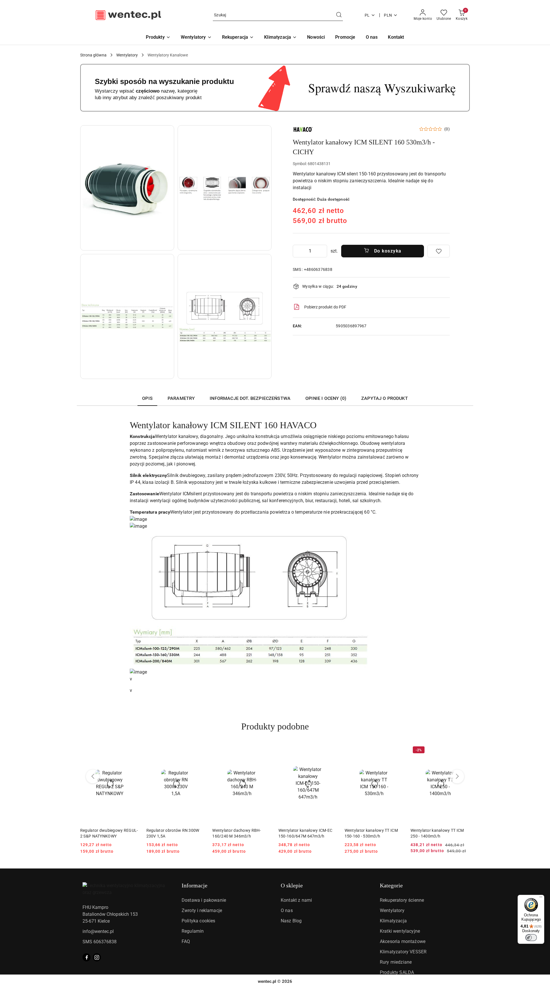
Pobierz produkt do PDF (325, 307)
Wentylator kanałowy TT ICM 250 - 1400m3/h (437, 833)
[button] (127, 188)
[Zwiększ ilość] (322, 251)
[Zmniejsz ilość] (297, 251)
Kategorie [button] (391, 885)
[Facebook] (86, 957)
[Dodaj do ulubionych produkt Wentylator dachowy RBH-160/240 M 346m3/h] (265, 750)
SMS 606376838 (99, 941)
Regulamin (193, 931)
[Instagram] (97, 957)
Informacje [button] (194, 885)
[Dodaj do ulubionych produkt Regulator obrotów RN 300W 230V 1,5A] (199, 750)
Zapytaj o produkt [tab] (384, 398)
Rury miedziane (396, 962)
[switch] (531, 937)
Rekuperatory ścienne (402, 900)
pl (367, 15)
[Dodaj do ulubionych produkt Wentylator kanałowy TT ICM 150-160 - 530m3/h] (397, 750)
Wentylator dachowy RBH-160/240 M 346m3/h (236, 833)
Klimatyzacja (393, 921)
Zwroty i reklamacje (202, 910)
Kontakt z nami (296, 900)
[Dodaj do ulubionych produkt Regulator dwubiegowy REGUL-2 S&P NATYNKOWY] (133, 750)
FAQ (186, 941)
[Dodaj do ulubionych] (438, 251)
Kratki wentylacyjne (400, 931)
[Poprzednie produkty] (93, 776)
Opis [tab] (147, 398)
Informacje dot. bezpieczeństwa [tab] (250, 398)
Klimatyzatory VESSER (403, 951)
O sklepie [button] (292, 885)
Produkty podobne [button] (275, 726)
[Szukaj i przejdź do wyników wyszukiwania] (339, 15)
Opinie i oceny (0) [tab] (325, 398)
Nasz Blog (291, 921)
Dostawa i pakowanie (204, 900)
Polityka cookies (198, 921)
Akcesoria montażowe (402, 941)
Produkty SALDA (397, 972)
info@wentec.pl (98, 931)
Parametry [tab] (181, 398)
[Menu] (540, 898)
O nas (287, 910)
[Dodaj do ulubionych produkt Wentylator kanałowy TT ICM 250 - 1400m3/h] (463, 750)
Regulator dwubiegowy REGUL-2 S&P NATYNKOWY (109, 833)
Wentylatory (392, 910)
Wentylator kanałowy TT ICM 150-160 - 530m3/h (371, 833)
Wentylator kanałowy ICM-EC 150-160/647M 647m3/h (305, 833)
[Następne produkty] (457, 776)
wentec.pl (267, 981)
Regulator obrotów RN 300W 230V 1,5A (172, 833)
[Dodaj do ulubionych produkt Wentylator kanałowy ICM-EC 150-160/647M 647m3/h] (331, 750)
